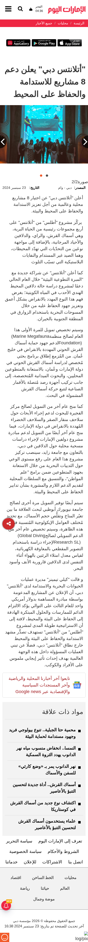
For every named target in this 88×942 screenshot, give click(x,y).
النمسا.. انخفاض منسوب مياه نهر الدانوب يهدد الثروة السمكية (46, 751)
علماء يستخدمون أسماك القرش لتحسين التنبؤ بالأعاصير (47, 824)
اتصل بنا (75, 862)
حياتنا (45, 888)
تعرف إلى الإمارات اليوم (60, 841)
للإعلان (30, 862)
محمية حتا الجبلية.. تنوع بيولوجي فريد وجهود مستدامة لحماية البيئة (42, 733)
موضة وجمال (44, 899)
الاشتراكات (52, 862)
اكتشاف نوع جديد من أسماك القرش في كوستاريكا (43, 806)
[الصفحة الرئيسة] (67, 7)
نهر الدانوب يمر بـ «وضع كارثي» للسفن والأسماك (47, 769)
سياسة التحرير (19, 841)
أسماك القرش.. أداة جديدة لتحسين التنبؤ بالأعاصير (44, 788)
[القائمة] (20, 9)
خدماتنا (11, 862)
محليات (71, 878)
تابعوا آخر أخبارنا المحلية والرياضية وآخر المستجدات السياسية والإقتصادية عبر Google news (39, 685)
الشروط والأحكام (63, 851)
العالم (64, 888)
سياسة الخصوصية (25, 851)
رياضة (25, 888)
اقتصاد (16, 878)
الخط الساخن (43, 878)
